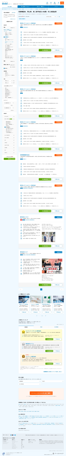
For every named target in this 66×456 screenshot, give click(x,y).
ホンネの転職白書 (47, 443)
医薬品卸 (6, 35)
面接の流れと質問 (47, 441)
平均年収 (46, 442)
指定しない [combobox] (7, 80)
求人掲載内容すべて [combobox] (7, 107)
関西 (21, 445)
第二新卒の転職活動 (60, 441)
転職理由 (52, 442)
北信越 (22, 444)
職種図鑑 (51, 443)
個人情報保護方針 (8, 454)
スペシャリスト (14, 445)
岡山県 (43, 381)
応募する (58, 217)
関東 (21, 442)
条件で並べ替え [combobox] (49, 16)
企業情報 (54, 443)
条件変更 (13, 12)
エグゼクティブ (14, 446)
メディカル (13, 442)
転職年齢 (55, 442)
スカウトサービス (5, 443)
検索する (9, 158)
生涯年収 (49, 442)
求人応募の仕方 (43, 441)
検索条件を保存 (9, 21)
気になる (57, 50)
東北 (21, 441)
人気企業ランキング (42, 442)
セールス (13, 443)
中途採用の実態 (59, 442)
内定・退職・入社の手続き (54, 441)
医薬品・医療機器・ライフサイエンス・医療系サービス (8, 30)
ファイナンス (13, 444)
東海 (21, 443)
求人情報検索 (4, 441)
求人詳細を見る (45, 50)
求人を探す (10, 6)
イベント (56, 6)
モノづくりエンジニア (15, 441)
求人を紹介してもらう (25, 6)
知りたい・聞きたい (40, 6)
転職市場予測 (42, 443)
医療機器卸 (21, 381)
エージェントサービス (6, 442)
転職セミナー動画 (30, 442)
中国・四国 (22, 446)
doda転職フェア (30, 441)
